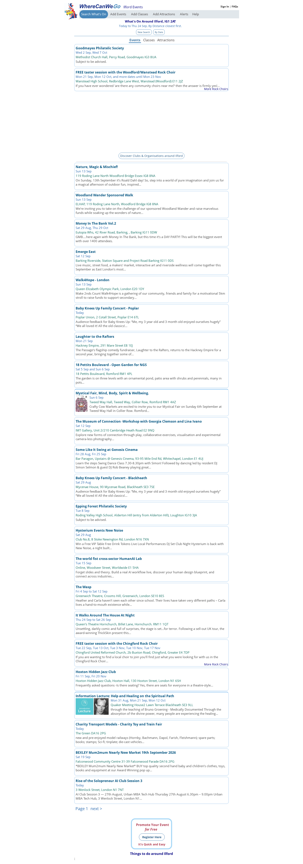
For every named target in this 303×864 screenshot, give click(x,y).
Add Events (118, 14)
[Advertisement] (151, 121)
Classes (149, 40)
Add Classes (140, 14)
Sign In (225, 6)
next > (96, 808)
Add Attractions (164, 14)
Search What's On (93, 14)
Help (195, 14)
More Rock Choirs (216, 89)
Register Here (151, 837)
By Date (159, 32)
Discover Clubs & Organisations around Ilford (151, 156)
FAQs (235, 6)
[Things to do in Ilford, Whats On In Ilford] (100, 6)
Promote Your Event (152, 827)
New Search (144, 32)
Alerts (184, 14)
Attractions (165, 40)
